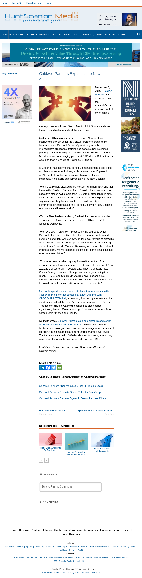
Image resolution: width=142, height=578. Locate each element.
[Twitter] (53, 367)
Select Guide (119, 35)
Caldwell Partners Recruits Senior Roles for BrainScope (70, 392)
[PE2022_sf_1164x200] (71, 44)
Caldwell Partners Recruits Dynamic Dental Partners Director (73, 398)
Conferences (103, 35)
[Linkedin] (42, 367)
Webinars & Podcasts (85, 530)
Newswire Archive (18, 35)
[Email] (59, 367)
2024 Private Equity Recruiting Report (29, 557)
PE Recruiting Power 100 (100, 546)
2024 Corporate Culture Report (61, 557)
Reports (67, 35)
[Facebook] (48, 367)
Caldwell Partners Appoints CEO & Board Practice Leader (71, 385)
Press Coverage (33, 3)
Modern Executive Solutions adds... (102, 450)
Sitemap (85, 573)
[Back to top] (137, 573)
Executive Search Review (115, 530)
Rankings (87, 35)
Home (4, 3)
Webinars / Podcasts (50, 35)
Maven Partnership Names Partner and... (76, 453)
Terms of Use (59, 573)
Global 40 (39, 546)
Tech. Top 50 (62, 546)
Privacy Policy (74, 573)
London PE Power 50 (79, 546)
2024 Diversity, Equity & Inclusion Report (71, 561)
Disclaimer (95, 573)
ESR (78, 35)
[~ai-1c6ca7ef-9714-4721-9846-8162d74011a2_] (117, 15)
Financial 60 (50, 546)
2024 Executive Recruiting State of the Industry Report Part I (101, 557)
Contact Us (17, 3)
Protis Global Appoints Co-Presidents (50, 449)
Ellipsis (34, 35)
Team (48, 3)
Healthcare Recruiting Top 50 (71, 550)
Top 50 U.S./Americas (14, 546)
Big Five (29, 546)
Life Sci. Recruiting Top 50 (124, 546)
